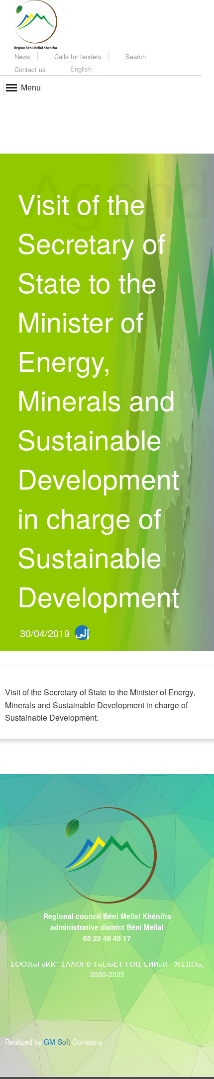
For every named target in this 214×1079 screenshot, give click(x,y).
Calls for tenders (77, 56)
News (21, 56)
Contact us (29, 69)
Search (134, 56)
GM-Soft (57, 1042)
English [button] (81, 69)
